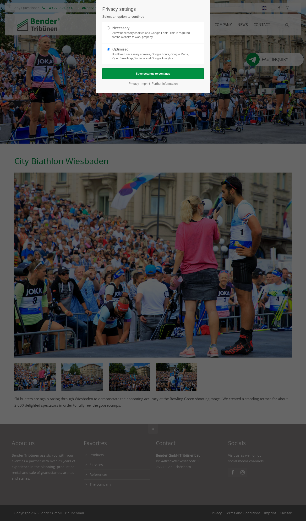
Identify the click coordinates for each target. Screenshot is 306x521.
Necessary (151, 32)
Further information (165, 83)
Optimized (150, 53)
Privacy (134, 83)
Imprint (145, 83)
